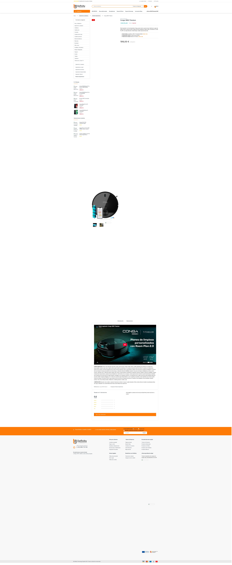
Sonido (76, 54)
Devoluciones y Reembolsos (114, 447)
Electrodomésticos (78, 38)
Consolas (76, 32)
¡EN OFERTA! (94, 11)
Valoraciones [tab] (129, 321)
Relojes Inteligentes (78, 49)
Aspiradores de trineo (80, 69)
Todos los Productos (146, 442)
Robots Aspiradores (96, 15)
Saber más (145, 33)
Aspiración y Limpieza (83, 15)
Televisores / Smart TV (79, 60)
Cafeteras (76, 27)
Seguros (76, 51)
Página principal (128, 442)
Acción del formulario (128, 428)
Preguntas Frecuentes (113, 449)
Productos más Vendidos (146, 447)
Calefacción (77, 30)
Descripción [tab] (120, 321)
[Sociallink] (73, 456)
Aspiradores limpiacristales (81, 71)
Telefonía (76, 58)
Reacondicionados (103, 11)
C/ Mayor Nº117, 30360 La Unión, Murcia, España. (82, 453)
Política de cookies (113, 459)
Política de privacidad (113, 456)
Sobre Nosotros (128, 447)
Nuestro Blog (127, 444)
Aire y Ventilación (78, 23)
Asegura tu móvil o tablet (130, 457)
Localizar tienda (143, 1)
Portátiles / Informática (79, 47)
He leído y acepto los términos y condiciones (134, 430)
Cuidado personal (78, 36)
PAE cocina (77, 45)
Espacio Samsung (129, 11)
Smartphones (112, 11)
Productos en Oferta (146, 445)
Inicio (75, 15)
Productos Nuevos (145, 449)
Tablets (76, 56)
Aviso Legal (111, 457)
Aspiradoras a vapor (79, 67)
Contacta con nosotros (129, 445)
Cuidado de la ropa (78, 34)
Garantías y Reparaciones (114, 445)
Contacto (150, 1)
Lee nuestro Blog (138, 11)
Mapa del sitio (128, 449)
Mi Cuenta (156, 1)
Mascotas (76, 40)
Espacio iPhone (120, 11)
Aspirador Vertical (79, 74)
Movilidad (76, 43)
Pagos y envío (112, 444)
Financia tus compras (129, 456)
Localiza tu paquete (113, 442)
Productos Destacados (146, 444)
